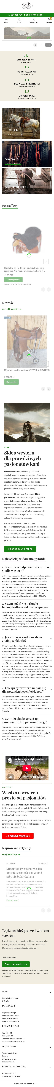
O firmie (5, 1001)
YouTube (6, 1033)
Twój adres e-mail (9, 957)
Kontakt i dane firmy (10, 998)
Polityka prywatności (10, 1015)
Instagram (6, 1036)
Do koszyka (11, 382)
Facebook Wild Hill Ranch (12, 1041)
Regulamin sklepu (9, 1012)
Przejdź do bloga (9, 854)
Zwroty (5, 1056)
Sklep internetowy (24, 1083)
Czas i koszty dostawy (11, 1076)
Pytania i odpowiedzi (10, 1021)
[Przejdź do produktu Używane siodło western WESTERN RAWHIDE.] (27, 341)
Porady (10, 864)
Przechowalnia (8, 1062)
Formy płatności (8, 1073)
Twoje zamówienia (9, 1053)
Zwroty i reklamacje (10, 1018)
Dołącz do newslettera (16, 964)
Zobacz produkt (13, 280)
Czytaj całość (12, 900)
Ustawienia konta (9, 1059)
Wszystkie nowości (10, 309)
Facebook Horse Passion (12, 1038)
